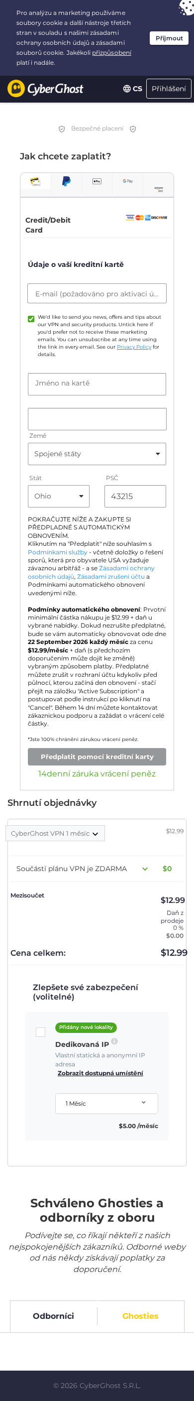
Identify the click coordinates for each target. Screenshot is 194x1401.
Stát (35, 478)
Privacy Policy (134, 347)
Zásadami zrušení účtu (111, 576)
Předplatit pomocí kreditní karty (97, 757)
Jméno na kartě (62, 383)
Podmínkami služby (58, 552)
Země (37, 435)
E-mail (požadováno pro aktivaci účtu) (97, 293)
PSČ (112, 478)
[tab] (35, 181)
